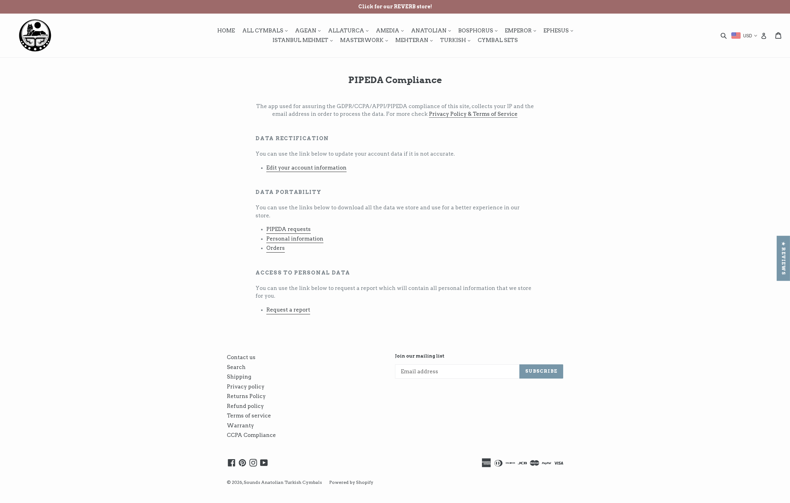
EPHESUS (559, 30)
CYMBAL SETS (498, 40)
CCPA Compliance (251, 435)
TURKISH (456, 40)
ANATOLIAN (432, 30)
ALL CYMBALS (266, 30)
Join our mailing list (419, 356)
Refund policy (245, 406)
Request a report (288, 310)
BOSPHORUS (479, 30)
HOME (226, 30)
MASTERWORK (365, 40)
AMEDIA (391, 30)
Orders (275, 248)
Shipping (239, 377)
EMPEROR (522, 30)
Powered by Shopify (351, 482)
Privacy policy (245, 387)
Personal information (294, 239)
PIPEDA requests (288, 229)
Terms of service (249, 416)
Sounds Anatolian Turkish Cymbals (283, 482)
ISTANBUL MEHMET (304, 40)
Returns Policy (246, 396)
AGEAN (309, 30)
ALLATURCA (350, 30)
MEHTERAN (415, 40)
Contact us (241, 357)
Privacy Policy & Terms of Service (473, 114)
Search (236, 367)
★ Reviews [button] (783, 258)
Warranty (240, 425)
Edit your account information (306, 168)
